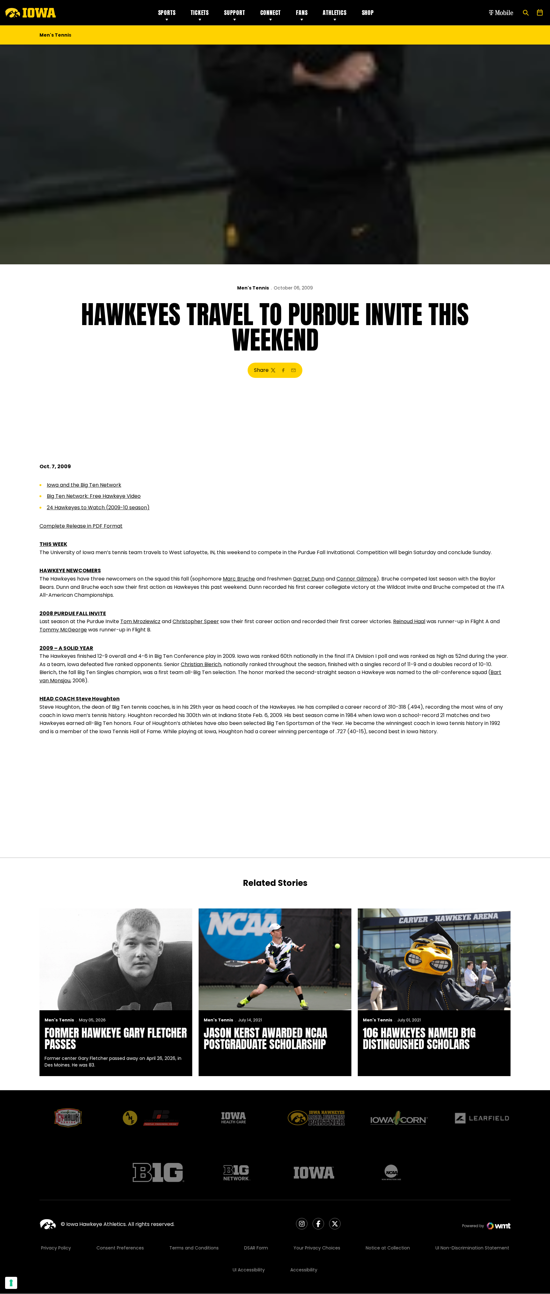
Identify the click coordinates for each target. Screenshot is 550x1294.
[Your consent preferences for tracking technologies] (11, 1283)
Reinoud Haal (409, 621)
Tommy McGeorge (63, 629)
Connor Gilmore (356, 578)
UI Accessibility (249, 1270)
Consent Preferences (120, 1248)
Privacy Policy (56, 1248)
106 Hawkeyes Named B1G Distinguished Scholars (419, 1038)
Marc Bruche (239, 578)
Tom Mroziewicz (140, 621)
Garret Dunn (308, 578)
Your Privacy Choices (316, 1248)
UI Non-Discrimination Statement (472, 1248)
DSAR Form (256, 1248)
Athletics (334, 12)
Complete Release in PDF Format (81, 526)
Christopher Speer (196, 621)
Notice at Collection (388, 1248)
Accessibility (303, 1270)
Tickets (200, 12)
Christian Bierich (201, 664)
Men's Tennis (253, 288)
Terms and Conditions (194, 1248)
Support (234, 12)
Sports (167, 12)
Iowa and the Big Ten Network (84, 485)
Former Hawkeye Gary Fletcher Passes (116, 1038)
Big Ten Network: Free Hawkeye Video (94, 496)
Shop (368, 12)
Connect (270, 12)
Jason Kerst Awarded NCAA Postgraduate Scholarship (265, 1038)
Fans (301, 12)
